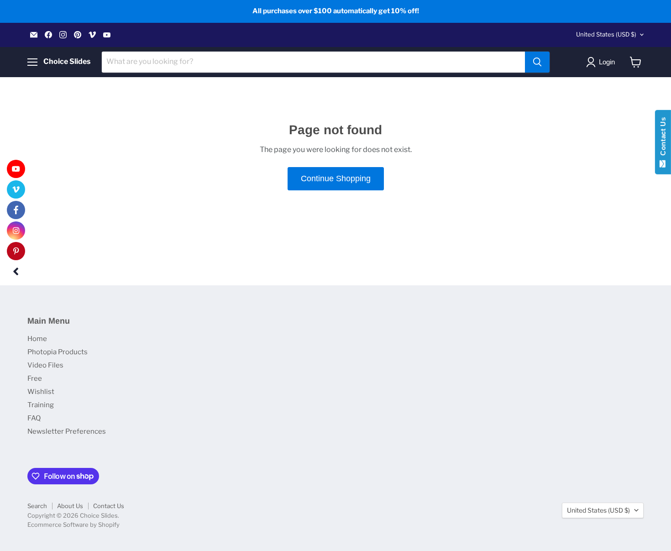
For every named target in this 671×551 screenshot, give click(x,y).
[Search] (537, 62)
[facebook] (16, 210)
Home (37, 339)
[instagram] (16, 230)
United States (606, 34)
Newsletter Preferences (66, 431)
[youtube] (16, 169)
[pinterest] (16, 251)
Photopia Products (57, 352)
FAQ (34, 418)
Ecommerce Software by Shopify (73, 524)
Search (37, 505)
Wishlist (40, 392)
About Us (70, 505)
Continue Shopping (336, 178)
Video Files (45, 365)
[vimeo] (16, 189)
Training (40, 405)
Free (34, 378)
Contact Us (108, 505)
